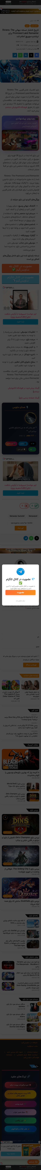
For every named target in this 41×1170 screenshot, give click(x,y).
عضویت (20, 592)
